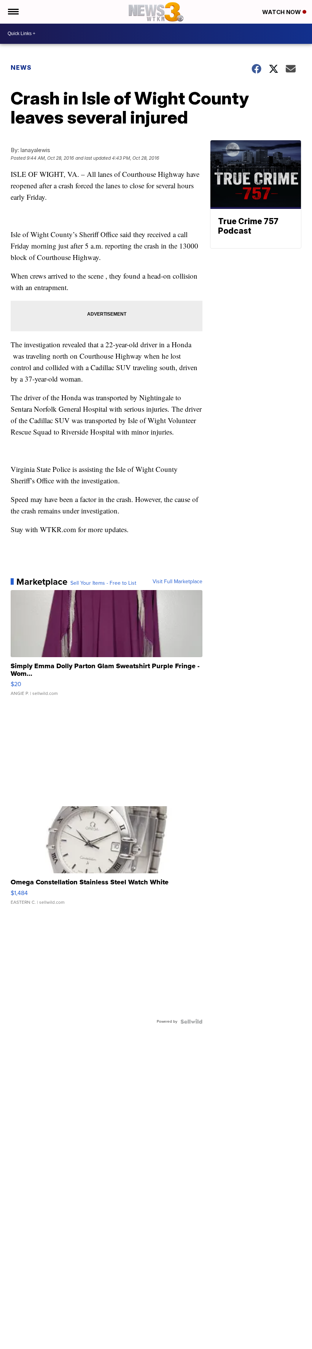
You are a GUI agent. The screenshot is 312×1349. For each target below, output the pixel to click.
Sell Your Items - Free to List (103, 583)
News (21, 67)
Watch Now (282, 12)
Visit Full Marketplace (177, 581)
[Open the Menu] (13, 12)
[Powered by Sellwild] (191, 1021)
